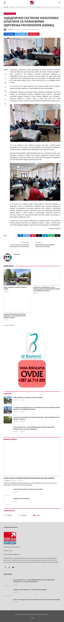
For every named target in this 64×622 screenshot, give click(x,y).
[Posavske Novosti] (32, 2)
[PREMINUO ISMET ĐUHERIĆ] (8, 501)
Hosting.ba (46, 614)
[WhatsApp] (5, 99)
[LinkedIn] (5, 82)
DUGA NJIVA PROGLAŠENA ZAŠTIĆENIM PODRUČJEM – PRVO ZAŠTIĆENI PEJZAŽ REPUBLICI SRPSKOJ (15, 315)
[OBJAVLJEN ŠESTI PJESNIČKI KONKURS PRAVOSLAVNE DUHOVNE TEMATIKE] (32, 459)
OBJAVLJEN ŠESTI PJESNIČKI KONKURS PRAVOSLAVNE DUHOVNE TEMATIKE (29, 478)
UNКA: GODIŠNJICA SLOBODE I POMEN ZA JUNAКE (15, 288)
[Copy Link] (5, 104)
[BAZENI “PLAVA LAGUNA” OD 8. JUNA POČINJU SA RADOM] (8, 592)
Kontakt (33, 618)
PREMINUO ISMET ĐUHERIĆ (21, 498)
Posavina (18, 7)
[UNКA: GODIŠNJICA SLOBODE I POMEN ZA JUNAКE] (17, 277)
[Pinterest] (5, 87)
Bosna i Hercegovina (9, 13)
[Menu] (5, 3)
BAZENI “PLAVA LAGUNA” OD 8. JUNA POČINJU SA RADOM (30, 590)
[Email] (5, 91)
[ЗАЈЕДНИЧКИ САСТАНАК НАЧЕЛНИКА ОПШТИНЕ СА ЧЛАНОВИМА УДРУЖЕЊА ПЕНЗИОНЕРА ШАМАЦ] (32, 52)
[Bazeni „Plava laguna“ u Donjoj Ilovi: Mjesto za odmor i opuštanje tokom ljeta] (8, 602)
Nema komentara (26, 29)
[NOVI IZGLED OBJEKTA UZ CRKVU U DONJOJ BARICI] (8, 491)
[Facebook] (5, 74)
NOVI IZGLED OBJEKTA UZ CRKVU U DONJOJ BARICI (28, 489)
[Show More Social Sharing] (41, 34)
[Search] (59, 3)
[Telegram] (5, 95)
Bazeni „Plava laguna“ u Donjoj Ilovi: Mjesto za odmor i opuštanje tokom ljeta (36, 599)
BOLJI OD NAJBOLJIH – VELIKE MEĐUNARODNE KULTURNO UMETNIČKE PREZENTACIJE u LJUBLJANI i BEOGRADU (33, 428)
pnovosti (11, 29)
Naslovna (12, 7)
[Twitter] (5, 78)
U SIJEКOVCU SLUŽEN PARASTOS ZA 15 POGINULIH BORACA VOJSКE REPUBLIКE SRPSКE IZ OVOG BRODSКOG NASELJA (46, 288)
